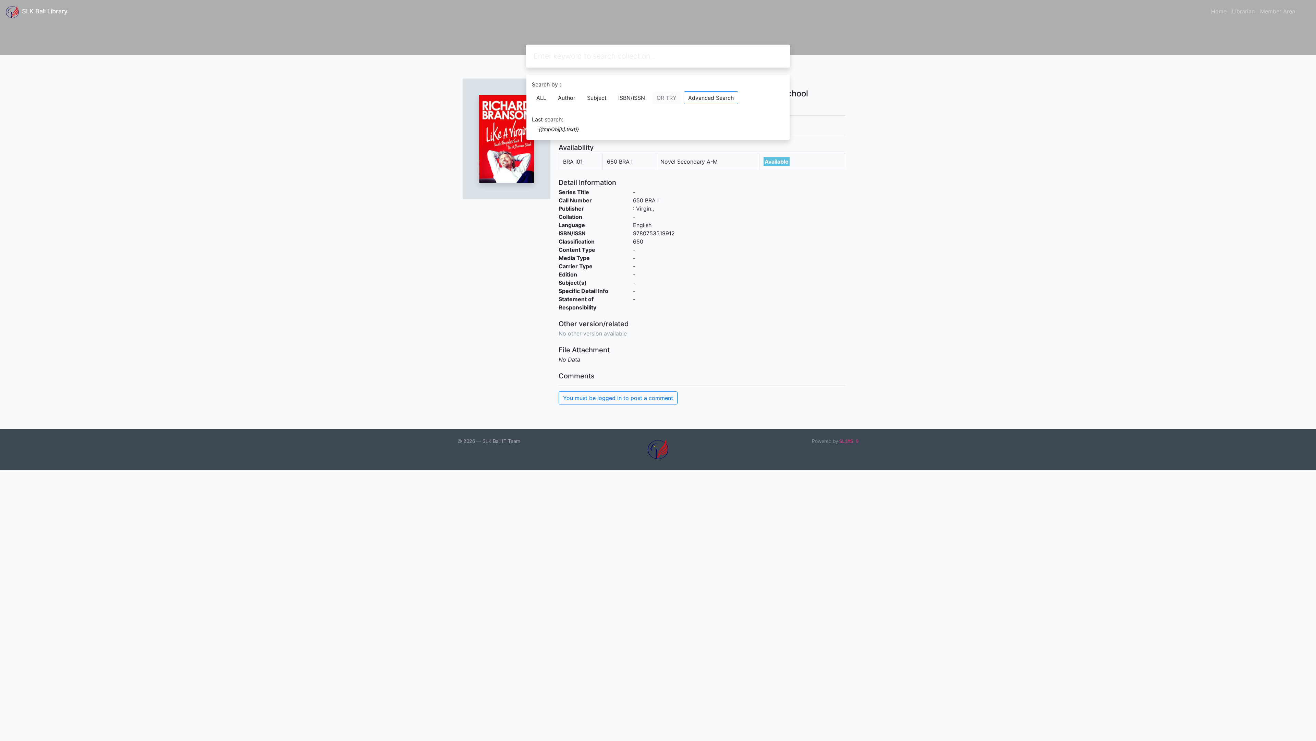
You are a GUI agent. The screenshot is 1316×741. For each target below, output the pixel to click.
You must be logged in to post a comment (618, 398)
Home (1219, 11)
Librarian (1243, 11)
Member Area (1277, 11)
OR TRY (667, 97)
